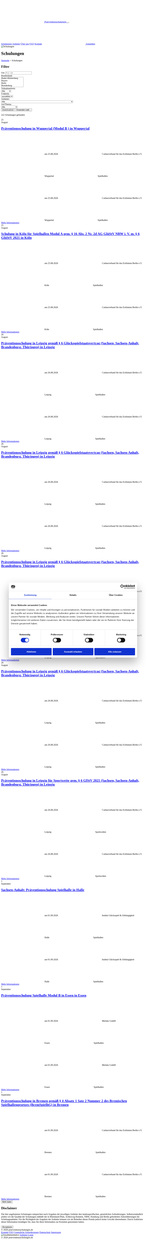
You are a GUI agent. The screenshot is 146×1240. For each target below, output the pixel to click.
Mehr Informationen (10, 222)
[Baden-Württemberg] (12, 78)
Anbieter (16, 44)
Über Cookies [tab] (116, 595)
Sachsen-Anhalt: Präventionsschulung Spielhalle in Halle (42, 890)
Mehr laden (6, 1202)
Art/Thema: (6, 104)
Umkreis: (5, 93)
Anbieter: (5, 99)
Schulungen (6, 44)
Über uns (25, 44)
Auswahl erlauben (73, 651)
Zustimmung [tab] (30, 595)
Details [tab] (73, 595)
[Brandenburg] (12, 85)
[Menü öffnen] (68, 22)
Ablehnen (31, 651)
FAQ (32, 44)
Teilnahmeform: (8, 88)
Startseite (5, 60)
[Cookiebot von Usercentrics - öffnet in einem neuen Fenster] (122, 587)
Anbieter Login (26, 1235)
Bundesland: (6, 75)
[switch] (57, 640)
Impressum (56, 1232)
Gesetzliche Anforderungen (26, 1232)
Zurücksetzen (8, 110)
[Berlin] (12, 83)
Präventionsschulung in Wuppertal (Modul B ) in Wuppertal (45, 128)
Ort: (3, 73)
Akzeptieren (7, 1227)
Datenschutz (44, 1232)
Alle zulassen (114, 651)
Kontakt (38, 44)
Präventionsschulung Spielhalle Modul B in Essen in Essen (43, 995)
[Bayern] (12, 81)
